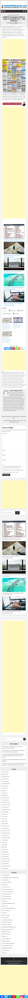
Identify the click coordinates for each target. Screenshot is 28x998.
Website (4, 459)
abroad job (4, 373)
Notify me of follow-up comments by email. (13, 470)
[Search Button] (25, 11)
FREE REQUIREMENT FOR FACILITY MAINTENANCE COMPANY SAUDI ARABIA (13, 756)
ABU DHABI (5, 875)
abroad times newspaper (19, 375)
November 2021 (6, 861)
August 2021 (5, 868)
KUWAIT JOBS (5, 922)
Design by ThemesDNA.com (14, 963)
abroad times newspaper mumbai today (11, 376)
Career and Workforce (7, 889)
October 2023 (5, 807)
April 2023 (4, 821)
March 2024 (5, 795)
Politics (4, 936)
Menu (4, 11)
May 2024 (4, 790)
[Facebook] (5, 348)
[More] (19, 348)
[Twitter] (8, 348)
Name (4, 450)
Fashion (4, 901)
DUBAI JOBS (5, 896)
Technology (5, 950)
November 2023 (6, 804)
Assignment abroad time (13, 385)
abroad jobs (10, 373)
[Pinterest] (13, 348)
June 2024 (4, 788)
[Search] (17, 512)
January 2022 (5, 856)
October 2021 (5, 863)
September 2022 (6, 837)
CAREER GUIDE (6, 894)
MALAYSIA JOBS (6, 924)
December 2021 (6, 858)
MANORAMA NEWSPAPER (8, 927)
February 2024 (5, 797)
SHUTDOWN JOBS (6, 945)
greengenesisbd (6, 754)
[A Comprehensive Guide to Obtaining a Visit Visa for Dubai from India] (14, 280)
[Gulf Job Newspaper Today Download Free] (18, 320)
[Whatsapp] (16, 348)
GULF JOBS (5, 910)
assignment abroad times (17, 387)
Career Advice (5, 887)
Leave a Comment (14, 23)
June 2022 (4, 844)
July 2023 (4, 814)
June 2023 (4, 816)
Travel (3, 952)
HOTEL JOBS (5, 915)
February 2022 (5, 854)
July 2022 (4, 842)
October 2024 (5, 781)
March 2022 (5, 851)
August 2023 (5, 811)
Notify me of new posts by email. (10, 472)
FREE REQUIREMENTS (7, 903)
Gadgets (4, 905)
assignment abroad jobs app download (11, 384)
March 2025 (5, 774)
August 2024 (5, 786)
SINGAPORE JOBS (6, 948)
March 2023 (5, 823)
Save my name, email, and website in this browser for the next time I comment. (12, 467)
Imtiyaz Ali (4, 759)
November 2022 (6, 833)
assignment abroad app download (10, 379)
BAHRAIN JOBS (6, 882)
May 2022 (4, 847)
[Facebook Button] (23, 11)
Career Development (7, 891)
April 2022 (4, 849)
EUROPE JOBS (5, 898)
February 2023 (5, 826)
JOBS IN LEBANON (6, 920)
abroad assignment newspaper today (15, 372)
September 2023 (6, 809)
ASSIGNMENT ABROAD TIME (14, 15)
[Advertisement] (14, 49)
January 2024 (5, 800)
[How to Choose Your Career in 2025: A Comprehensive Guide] (14, 248)
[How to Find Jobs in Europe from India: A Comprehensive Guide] (14, 296)
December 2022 (6, 830)
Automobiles (5, 880)
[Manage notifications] (24, 995)
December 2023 (6, 802)
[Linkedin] (11, 348)
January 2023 (5, 828)
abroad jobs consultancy (18, 373)
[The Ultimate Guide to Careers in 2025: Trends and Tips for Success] (14, 264)
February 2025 (5, 776)
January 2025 (5, 778)
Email (4, 455)
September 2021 (6, 865)
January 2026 (5, 771)
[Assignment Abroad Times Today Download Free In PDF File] (7, 333)
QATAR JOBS (5, 938)
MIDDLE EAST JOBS (7, 929)
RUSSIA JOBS (5, 941)
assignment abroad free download (15, 382)
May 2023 (4, 818)
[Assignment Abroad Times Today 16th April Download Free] (7, 320)
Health (3, 912)
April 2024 (4, 793)
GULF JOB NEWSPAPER (7, 908)
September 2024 (6, 783)
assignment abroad (18, 378)
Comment (4, 433)
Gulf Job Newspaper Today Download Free (17, 325)
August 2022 (5, 840)
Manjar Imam (9, 22)
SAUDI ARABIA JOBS (7, 943)
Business (4, 884)
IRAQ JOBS (4, 917)
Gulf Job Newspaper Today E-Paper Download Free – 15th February (14, 19)
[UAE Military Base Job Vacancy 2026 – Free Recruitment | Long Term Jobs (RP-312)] (14, 231)
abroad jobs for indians (7, 375)
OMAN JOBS (5, 934)
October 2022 (5, 835)
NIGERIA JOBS (5, 931)
